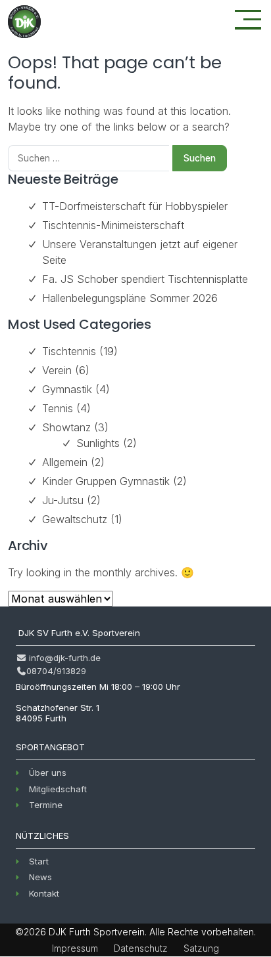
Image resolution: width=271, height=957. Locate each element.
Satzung (201, 948)
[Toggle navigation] (248, 19)
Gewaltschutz (74, 519)
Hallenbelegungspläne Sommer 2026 (130, 298)
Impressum (75, 948)
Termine (45, 804)
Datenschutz (141, 948)
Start (39, 861)
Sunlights (98, 443)
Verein (57, 370)
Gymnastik (67, 389)
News (40, 877)
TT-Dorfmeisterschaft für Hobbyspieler (135, 206)
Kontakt (44, 893)
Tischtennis (69, 351)
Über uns (47, 772)
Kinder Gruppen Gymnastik (106, 481)
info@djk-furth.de (63, 657)
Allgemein (64, 462)
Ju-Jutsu (63, 500)
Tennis (57, 408)
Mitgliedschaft (58, 789)
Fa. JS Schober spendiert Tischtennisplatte (145, 279)
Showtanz (66, 427)
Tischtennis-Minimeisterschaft (113, 225)
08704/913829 (56, 671)
